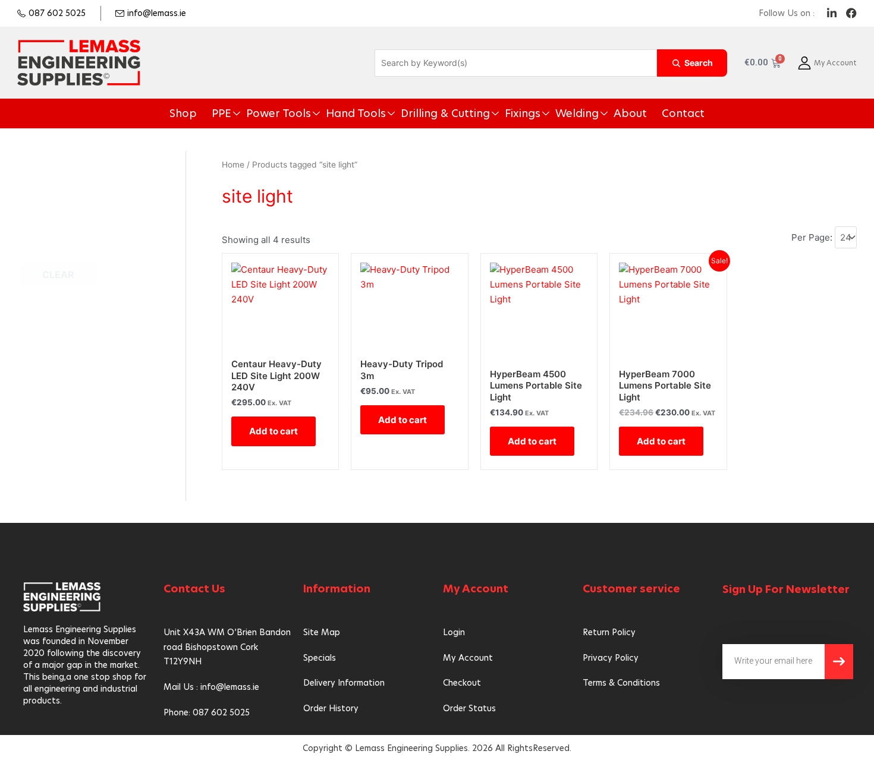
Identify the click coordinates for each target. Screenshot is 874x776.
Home (233, 164)
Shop (229, 113)
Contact (639, 113)
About (594, 113)
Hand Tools (372, 113)
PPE (261, 113)
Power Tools (309, 113)
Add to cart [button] (273, 431)
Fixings (506, 113)
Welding (551, 113)
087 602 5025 (57, 13)
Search (698, 63)
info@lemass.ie (156, 13)
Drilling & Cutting (444, 113)
